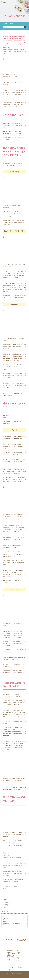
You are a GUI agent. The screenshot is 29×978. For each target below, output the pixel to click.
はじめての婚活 (5, 902)
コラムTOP (5, 23)
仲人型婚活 (4, 905)
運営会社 (12, 23)
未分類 (3, 907)
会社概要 (20, 967)
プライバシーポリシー (10, 967)
